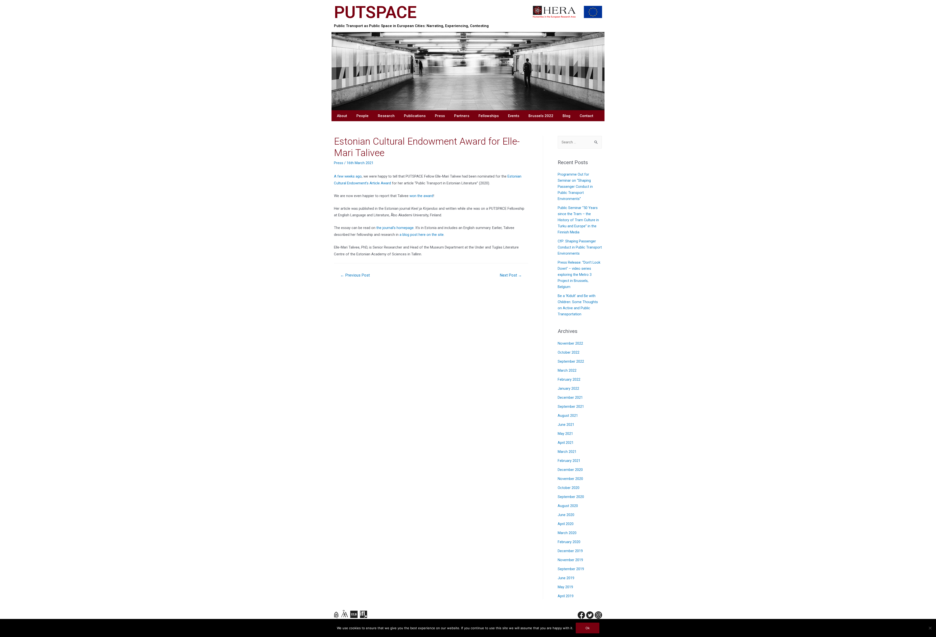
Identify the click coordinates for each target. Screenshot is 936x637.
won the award (421, 196)
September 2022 (571, 361)
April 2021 (566, 443)
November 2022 (570, 343)
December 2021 (570, 398)
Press (440, 116)
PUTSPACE (375, 12)
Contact (586, 116)
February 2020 (569, 542)
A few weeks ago (348, 176)
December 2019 (570, 551)
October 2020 (568, 488)
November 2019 (570, 560)
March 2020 (567, 533)
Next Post (511, 275)
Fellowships (488, 116)
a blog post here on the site (422, 234)
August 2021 (568, 416)
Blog (566, 116)
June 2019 (566, 578)
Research (386, 116)
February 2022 (569, 380)
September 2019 (571, 569)
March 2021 (567, 452)
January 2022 (568, 389)
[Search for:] (580, 142)
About (342, 116)
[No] (929, 628)
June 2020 (566, 515)
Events (513, 116)
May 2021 (565, 434)
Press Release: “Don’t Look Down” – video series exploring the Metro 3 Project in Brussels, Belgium (579, 274)
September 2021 (571, 407)
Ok (587, 628)
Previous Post (355, 275)
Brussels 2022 (540, 116)
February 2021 (569, 461)
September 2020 (571, 497)
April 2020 (566, 524)
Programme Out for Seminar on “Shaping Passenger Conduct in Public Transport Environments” (575, 186)
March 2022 (567, 370)
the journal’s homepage (395, 228)
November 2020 (570, 479)
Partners (461, 116)
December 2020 (570, 470)
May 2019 (565, 587)
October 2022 (568, 352)
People (362, 116)
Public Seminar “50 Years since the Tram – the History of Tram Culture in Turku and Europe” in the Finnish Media (578, 220)
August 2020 (568, 506)
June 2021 (566, 425)
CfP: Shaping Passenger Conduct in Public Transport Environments (580, 247)
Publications (415, 116)
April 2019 (566, 596)
